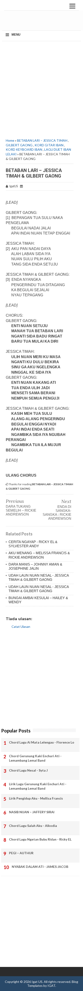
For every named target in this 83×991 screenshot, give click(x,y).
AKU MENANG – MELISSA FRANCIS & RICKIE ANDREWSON (39, 555)
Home (10, 140)
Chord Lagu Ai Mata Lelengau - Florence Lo (41, 742)
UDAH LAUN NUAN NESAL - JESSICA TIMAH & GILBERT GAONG (39, 577)
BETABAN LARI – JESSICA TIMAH (42, 140)
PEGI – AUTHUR (21, 853)
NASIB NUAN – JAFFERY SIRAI (31, 812)
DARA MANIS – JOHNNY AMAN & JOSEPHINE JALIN (35, 566)
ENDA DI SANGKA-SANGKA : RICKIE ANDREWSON (57, 512)
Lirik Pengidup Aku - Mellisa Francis (36, 798)
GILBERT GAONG (19, 145)
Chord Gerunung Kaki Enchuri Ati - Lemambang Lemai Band (35, 758)
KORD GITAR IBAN (49, 145)
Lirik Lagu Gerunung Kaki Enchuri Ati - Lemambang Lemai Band (37, 786)
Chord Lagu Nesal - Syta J (28, 770)
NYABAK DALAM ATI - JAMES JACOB (40, 867)
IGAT (51, 986)
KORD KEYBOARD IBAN (24, 149)
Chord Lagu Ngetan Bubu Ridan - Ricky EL (40, 839)
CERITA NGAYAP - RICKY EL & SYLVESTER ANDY (33, 544)
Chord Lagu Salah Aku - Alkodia (33, 826)
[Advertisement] (43, 22)
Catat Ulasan (21, 626)
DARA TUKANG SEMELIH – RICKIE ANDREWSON (21, 510)
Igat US (37, 982)
